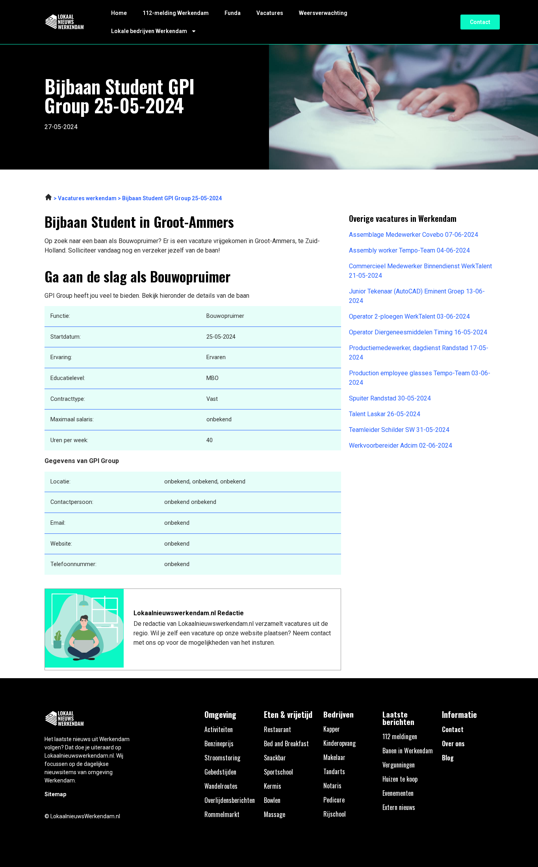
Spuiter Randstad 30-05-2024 (390, 398)
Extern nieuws (398, 807)
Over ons (453, 743)
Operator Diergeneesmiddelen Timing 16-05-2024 (418, 332)
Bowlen (272, 800)
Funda (232, 13)
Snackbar (275, 757)
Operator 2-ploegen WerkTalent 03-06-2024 (409, 316)
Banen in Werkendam (407, 750)
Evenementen (398, 793)
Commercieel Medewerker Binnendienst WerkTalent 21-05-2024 (420, 270)
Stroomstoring (222, 757)
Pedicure (334, 799)
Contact (453, 729)
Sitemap (55, 794)
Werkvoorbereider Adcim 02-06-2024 (400, 445)
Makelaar (334, 757)
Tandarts (334, 771)
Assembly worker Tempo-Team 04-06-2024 (409, 250)
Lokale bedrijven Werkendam (149, 31)
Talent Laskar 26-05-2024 (384, 414)
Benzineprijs (219, 743)
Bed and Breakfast (286, 743)
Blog (448, 757)
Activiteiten (218, 729)
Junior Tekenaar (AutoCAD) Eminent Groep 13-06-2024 (417, 296)
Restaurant (277, 729)
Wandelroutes (220, 786)
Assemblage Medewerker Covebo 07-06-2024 (413, 234)
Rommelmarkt (221, 814)
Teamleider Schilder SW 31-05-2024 (399, 430)
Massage (274, 814)
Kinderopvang (339, 743)
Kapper (331, 729)
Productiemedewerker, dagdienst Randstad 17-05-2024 (418, 352)
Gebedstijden (220, 772)
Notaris (332, 785)
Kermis (272, 786)
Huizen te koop (399, 779)
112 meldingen (399, 736)
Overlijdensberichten (229, 800)
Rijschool (334, 814)
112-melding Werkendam (176, 13)
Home (119, 13)
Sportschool (278, 772)
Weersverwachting (323, 13)
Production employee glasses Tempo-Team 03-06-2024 (419, 377)
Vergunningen (398, 764)
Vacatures (269, 13)
